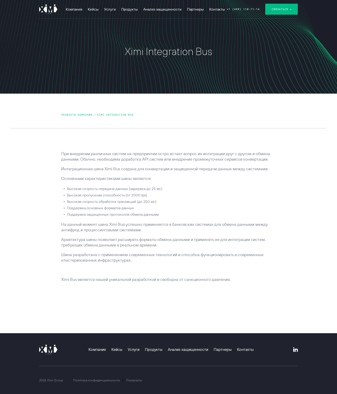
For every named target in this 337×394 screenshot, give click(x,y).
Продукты (129, 9)
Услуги (110, 9)
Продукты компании (77, 114)
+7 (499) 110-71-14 (243, 9)
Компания (74, 9)
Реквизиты (134, 380)
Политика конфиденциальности (97, 380)
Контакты (217, 9)
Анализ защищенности (162, 9)
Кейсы (93, 9)
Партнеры (195, 9)
